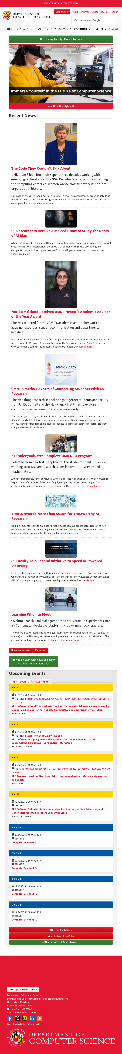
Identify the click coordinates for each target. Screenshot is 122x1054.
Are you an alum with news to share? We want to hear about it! (33, 661)
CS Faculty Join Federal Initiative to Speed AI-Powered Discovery (56, 563)
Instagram (24, 1018)
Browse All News (21, 650)
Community (82, 29)
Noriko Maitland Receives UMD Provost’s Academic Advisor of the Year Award (60, 314)
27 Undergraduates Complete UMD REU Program (51, 455)
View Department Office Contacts (23, 989)
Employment (62, 11)
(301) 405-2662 (28, 1012)
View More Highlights (60, 106)
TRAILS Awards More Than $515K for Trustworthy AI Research (55, 516)
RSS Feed (41, 650)
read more (48, 203)
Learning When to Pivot (31, 614)
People (9, 29)
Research (23, 29)
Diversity (99, 29)
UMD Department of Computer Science (28, 15)
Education (40, 29)
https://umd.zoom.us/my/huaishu (43, 735)
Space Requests (100, 11)
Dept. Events (22, 681)
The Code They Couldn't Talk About (41, 168)
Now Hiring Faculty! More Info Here (61, 39)
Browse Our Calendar (62, 929)
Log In (115, 11)
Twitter (17, 1018)
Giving (113, 29)
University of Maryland (61, 3)
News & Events (61, 29)
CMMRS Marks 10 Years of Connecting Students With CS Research (57, 391)
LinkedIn (32, 1018)
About (75, 11)
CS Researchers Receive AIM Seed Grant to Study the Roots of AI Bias (60, 233)
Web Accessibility (16, 1024)
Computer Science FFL (24, 842)
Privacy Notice (34, 1024)
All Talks (42, 681)
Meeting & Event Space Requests (62, 942)
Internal (85, 11)
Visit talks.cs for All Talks (62, 936)
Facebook (9, 1018)
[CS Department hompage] (61, 1036)
